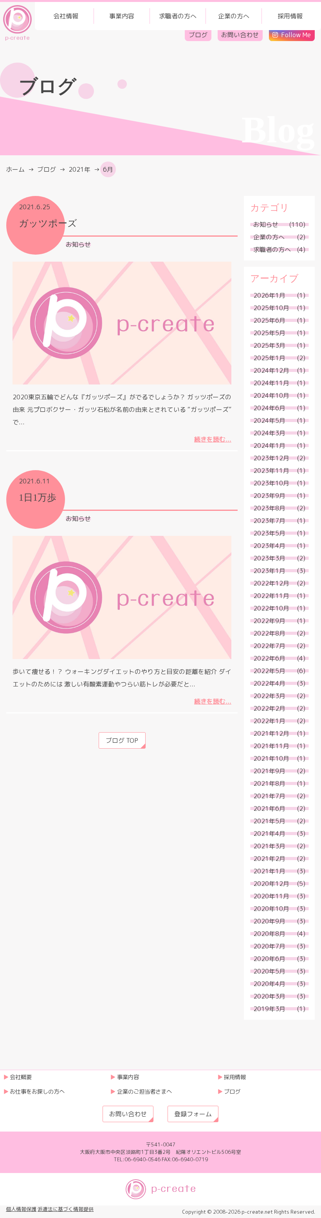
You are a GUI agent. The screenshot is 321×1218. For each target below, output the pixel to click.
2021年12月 (271, 733)
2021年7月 (269, 796)
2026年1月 (269, 295)
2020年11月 (271, 896)
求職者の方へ (178, 16)
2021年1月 (269, 871)
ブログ (198, 35)
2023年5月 (269, 533)
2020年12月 (271, 883)
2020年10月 (271, 908)
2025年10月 (271, 308)
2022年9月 (269, 620)
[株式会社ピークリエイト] (17, 22)
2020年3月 (269, 996)
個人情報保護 (21, 1209)
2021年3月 (269, 846)
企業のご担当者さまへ (144, 1092)
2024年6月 (269, 408)
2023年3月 (269, 558)
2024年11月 (271, 383)
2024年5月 (269, 420)
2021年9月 (269, 771)
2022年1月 (269, 721)
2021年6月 (269, 808)
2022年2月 (269, 708)
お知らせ (78, 244)
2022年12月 (271, 583)
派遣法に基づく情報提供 (66, 1209)
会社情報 (65, 16)
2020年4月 (269, 983)
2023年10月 (271, 483)
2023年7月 (269, 520)
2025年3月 (269, 345)
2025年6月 (269, 320)
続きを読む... (212, 439)
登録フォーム (193, 1114)
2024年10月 (271, 395)
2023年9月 (269, 495)
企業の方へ (233, 16)
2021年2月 (269, 858)
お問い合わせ (240, 35)
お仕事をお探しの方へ (37, 1092)
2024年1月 (269, 445)
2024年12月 (271, 370)
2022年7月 (269, 645)
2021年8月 (269, 783)
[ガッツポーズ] (122, 323)
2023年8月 (269, 508)
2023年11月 (271, 470)
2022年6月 (269, 658)
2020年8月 (269, 933)
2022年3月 (269, 696)
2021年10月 (271, 758)
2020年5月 (269, 971)
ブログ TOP (122, 740)
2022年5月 (269, 670)
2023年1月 (269, 570)
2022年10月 (271, 608)
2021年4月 (269, 833)
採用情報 (290, 16)
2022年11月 (271, 595)
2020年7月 (269, 946)
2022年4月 (269, 683)
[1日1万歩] (122, 597)
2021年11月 (271, 746)
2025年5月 (269, 333)
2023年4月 (269, 545)
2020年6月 (269, 958)
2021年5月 (269, 821)
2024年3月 (269, 433)
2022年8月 (269, 633)
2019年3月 (269, 1008)
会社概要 (21, 1077)
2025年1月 (269, 358)
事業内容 (121, 16)
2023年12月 (271, 458)
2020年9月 (269, 921)
